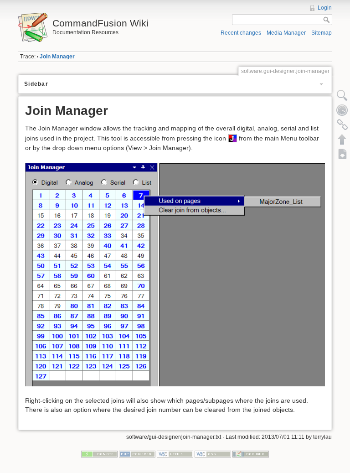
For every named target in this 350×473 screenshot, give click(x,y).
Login (325, 8)
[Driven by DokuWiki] (250, 453)
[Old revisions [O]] (342, 110)
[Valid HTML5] (175, 453)
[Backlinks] (342, 124)
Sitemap (321, 33)
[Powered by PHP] (137, 453)
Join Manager (57, 56)
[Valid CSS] (213, 453)
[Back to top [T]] (342, 139)
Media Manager (286, 33)
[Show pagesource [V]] (342, 95)
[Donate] (99, 453)
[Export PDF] (342, 153)
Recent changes (241, 33)
